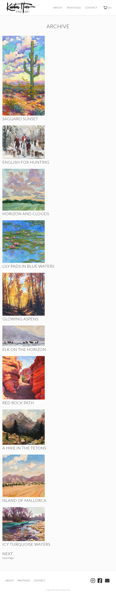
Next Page (7, 557)
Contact (91, 7)
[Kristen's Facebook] (99, 580)
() (110, 7)
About (57, 7)
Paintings (74, 7)
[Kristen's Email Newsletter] (107, 580)
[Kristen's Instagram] (92, 580)
